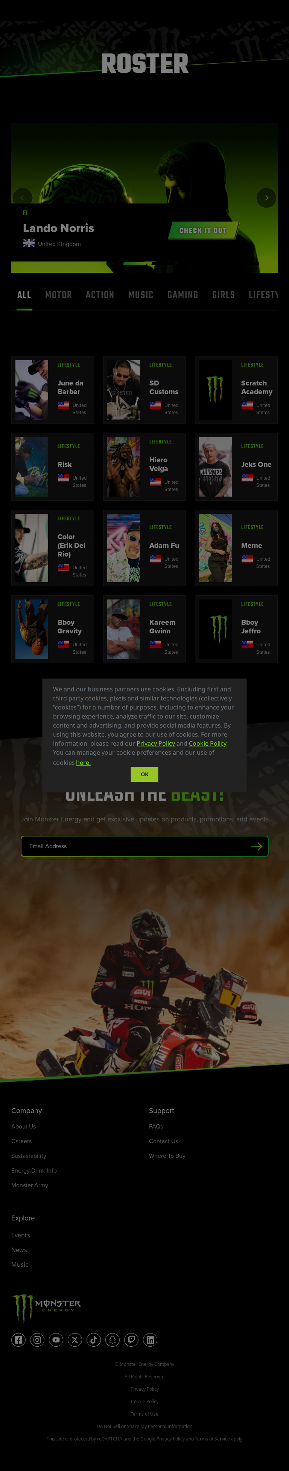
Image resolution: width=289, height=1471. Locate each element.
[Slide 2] (163, 263)
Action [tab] (100, 295)
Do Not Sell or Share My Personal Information (144, 1426)
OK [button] (145, 774)
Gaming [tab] (183, 295)
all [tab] (24, 295)
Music (19, 1264)
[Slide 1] (134, 263)
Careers (21, 1141)
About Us (23, 1126)
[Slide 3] (191, 263)
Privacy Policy (156, 743)
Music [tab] (141, 295)
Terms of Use (144, 1414)
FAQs (156, 1126)
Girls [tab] (223, 295)
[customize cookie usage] (99, 765)
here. (83, 762)
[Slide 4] (219, 263)
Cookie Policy (207, 743)
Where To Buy (167, 1155)
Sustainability (28, 1155)
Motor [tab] (58, 295)
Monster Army (29, 1185)
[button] (95, 764)
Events (20, 1235)
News (19, 1250)
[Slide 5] (247, 263)
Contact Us (163, 1141)
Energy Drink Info (34, 1170)
